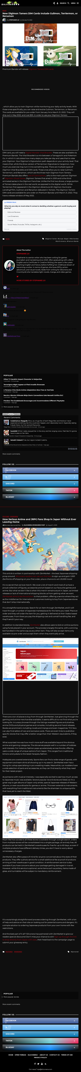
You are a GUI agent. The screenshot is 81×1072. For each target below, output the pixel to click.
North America (61, 241)
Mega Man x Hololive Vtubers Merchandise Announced (20, 427)
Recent (11, 414)
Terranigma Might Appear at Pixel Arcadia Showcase (24, 385)
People (5, 414)
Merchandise (74, 239)
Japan (67, 239)
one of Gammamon (37, 175)
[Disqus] (40, 311)
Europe (61, 239)
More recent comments (11, 454)
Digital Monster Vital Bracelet (38, 153)
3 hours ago (41, 427)
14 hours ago (38, 436)
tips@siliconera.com (44, 1069)
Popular (17, 414)
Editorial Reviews (14, 212)
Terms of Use (67, 1055)
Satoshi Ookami (16, 440)
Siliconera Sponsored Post (34, 525)
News (4, 10)
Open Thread (20, 1055)
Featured (6, 516)
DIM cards (41, 69)
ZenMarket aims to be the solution (18, 596)
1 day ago (46, 445)
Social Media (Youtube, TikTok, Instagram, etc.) (25, 225)
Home (10, 1055)
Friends (10, 220)
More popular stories (11, 407)
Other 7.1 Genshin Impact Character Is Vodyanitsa (23, 379)
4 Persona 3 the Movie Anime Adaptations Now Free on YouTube (29, 390)
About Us (44, 1055)
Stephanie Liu (14, 20)
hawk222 (13, 431)
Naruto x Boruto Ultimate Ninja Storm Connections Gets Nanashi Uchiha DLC (33, 395)
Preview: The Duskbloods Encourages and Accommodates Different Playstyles (34, 401)
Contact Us (54, 1055)
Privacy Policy (40, 1058)
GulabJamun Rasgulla (19, 421)
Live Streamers (13, 216)
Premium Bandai (73, 241)
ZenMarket (35, 625)
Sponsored (14, 516)
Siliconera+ (33, 1055)
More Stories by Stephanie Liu (31, 280)
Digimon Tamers (51, 239)
